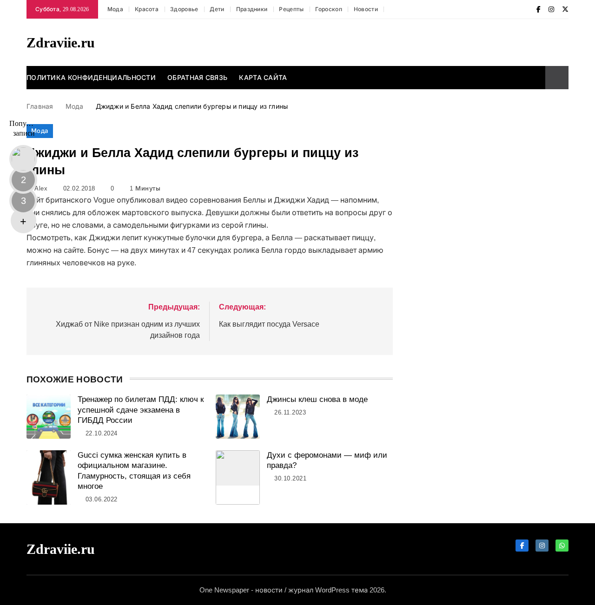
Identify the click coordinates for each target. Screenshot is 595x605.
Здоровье (184, 9)
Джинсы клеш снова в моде (317, 399)
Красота (147, 9)
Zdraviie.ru (60, 42)
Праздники (252, 9)
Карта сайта (263, 77)
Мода (115, 9)
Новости (366, 9)
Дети (217, 9)
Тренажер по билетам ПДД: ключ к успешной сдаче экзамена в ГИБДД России (141, 410)
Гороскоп (328, 9)
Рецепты (291, 9)
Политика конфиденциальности (91, 77)
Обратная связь (197, 77)
